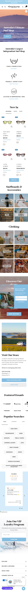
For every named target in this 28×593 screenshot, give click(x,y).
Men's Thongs (14, 447)
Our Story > (14, 68)
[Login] (22, 6)
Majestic (19, 131)
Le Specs (5, 135)
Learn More (14, 385)
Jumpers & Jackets (9, 442)
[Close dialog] (27, 285)
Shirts (20, 452)
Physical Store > (14, 99)
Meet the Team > (14, 84)
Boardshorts (10, 433)
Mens (15, 111)
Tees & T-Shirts (19, 438)
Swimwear (9, 452)
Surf (20, 111)
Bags (20, 433)
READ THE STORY (14, 314)
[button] (7, 141)
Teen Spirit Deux (6, 132)
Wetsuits (6, 438)
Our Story (7, 36)
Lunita (5, 164)
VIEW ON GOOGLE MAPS (14, 380)
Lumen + (19, 164)
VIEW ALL (14, 180)
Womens (8, 111)
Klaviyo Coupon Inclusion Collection (14, 466)
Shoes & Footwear (14, 461)
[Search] (5, 6)
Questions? (14, 2)
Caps (22, 442)
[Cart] (25, 6)
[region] (14, 495)
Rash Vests (14, 428)
